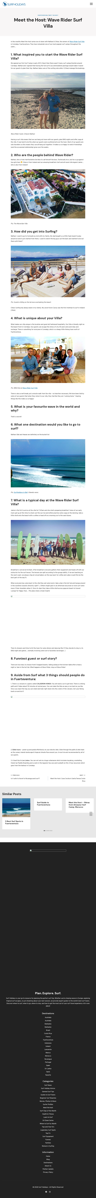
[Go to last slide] (5, 814)
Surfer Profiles (48, 1105)
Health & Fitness (48, 1114)
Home (48, 1156)
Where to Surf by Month (48, 1124)
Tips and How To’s (48, 1127)
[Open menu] (91, 4)
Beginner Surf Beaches (48, 1098)
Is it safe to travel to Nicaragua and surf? (25, 777)
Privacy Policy (48, 1172)
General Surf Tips (48, 1092)
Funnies (48, 1140)
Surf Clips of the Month (48, 1111)
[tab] (44, 830)
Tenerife (48, 1075)
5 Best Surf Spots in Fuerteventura (14, 822)
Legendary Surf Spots (48, 1130)
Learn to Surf (48, 1117)
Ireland (48, 1046)
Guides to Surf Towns (48, 1095)
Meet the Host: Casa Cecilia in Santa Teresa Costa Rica (67, 778)
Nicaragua (48, 1059)
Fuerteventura (43, 15)
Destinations (48, 1163)
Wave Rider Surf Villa (77, 42)
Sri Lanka (48, 1069)
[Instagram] (49, 1191)
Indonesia (48, 1043)
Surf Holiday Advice (48, 1088)
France (48, 1037)
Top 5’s (48, 1133)
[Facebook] (46, 1191)
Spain (48, 1066)
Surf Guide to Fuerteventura (43, 803)
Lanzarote (48, 1050)
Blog (48, 1160)
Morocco (48, 1056)
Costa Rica (48, 1034)
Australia (48, 1018)
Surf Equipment (48, 1137)
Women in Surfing (48, 1146)
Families (48, 1143)
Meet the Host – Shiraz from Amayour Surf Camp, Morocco (79, 804)
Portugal (48, 1062)
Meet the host (53, 15)
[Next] (91, 814)
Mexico (48, 1053)
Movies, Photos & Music (48, 1101)
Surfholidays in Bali (20, 493)
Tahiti (48, 1072)
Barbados (48, 1024)
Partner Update (48, 1169)
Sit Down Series (48, 1121)
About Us (48, 1166)
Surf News (48, 1085)
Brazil (48, 1030)
